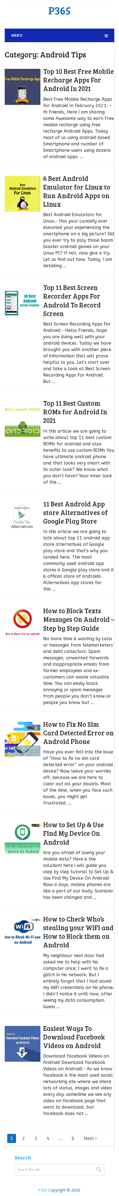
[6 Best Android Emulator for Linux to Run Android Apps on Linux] (23, 194)
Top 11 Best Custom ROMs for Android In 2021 (75, 411)
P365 (59, 10)
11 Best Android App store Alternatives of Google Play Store (75, 512)
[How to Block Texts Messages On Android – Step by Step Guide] (23, 626)
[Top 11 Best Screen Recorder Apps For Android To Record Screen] (23, 303)
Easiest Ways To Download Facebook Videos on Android (74, 1037)
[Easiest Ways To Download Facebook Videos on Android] (23, 1044)
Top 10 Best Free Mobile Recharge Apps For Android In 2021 (78, 80)
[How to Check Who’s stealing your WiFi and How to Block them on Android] (23, 935)
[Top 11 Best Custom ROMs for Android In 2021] (23, 419)
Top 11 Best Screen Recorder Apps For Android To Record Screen (72, 300)
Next (89, 1138)
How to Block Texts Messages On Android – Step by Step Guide (78, 619)
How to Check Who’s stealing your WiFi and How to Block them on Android (78, 932)
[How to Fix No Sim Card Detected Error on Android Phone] (23, 740)
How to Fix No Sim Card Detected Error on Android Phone (78, 733)
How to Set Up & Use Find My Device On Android (73, 833)
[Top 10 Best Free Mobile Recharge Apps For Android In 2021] (23, 87)
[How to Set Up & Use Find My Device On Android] (23, 840)
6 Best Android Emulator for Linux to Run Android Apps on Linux (76, 191)
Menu (17, 35)
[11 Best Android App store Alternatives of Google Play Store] (23, 519)
